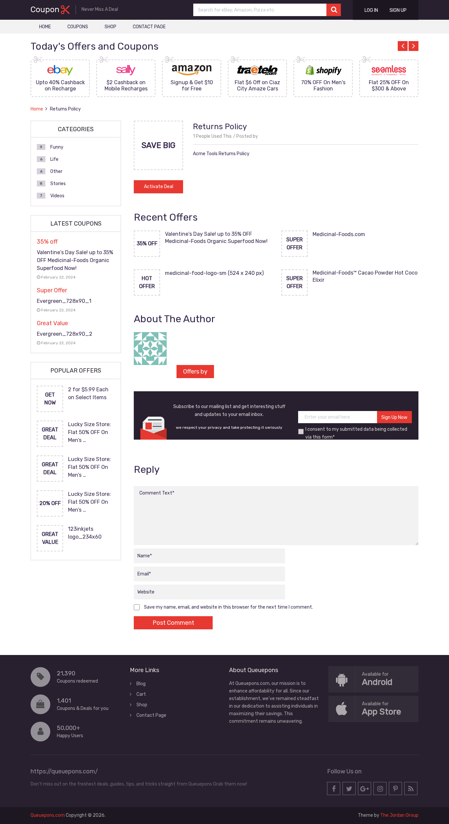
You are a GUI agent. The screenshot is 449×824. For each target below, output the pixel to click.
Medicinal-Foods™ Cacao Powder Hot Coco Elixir (365, 276)
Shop (110, 27)
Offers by (195, 371)
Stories (58, 183)
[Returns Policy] (158, 168)
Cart (141, 694)
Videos (57, 196)
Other (56, 171)
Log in (371, 10)
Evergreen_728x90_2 (64, 334)
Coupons (77, 27)
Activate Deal (158, 186)
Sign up (398, 10)
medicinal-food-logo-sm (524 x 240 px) (214, 273)
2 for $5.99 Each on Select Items (88, 393)
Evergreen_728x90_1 (64, 301)
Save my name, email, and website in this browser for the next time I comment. (228, 607)
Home (45, 27)
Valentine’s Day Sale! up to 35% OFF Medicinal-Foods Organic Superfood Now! (216, 237)
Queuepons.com (48, 815)
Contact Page (149, 27)
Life (54, 159)
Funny (56, 147)
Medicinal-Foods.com (339, 234)
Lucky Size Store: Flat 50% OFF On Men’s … (89, 432)
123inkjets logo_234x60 (85, 533)
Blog (141, 684)
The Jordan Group (399, 815)
